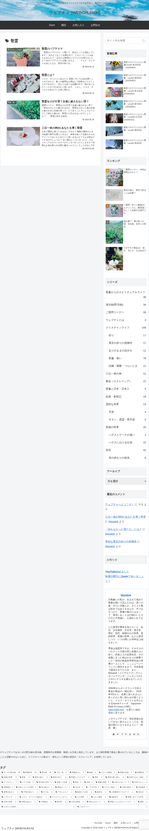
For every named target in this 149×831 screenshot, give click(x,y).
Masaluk (113, 521)
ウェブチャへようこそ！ (119, 504)
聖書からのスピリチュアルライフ (126, 294)
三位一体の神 (126, 373)
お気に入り (126, 823)
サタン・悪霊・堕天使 (127, 419)
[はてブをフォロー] (126, 734)
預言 (126, 450)
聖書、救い (127, 358)
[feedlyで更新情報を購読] (134, 734)
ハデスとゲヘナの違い (127, 434)
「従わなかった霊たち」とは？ (123, 529)
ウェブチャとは (126, 320)
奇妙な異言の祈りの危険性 (121, 541)
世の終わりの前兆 (127, 457)
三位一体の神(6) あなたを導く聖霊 (125, 516)
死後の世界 (126, 427)
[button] (144, 40)
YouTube (98, 823)
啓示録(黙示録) (126, 304)
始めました (117, 571)
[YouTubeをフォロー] (130, 734)
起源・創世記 (126, 396)
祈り (127, 335)
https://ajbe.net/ (116, 709)
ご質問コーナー (126, 312)
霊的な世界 (126, 404)
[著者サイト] (113, 734)
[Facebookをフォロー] (122, 734)
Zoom (108, 823)
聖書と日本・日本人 (126, 388)
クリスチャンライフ (126, 327)
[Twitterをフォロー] (117, 734)
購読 (116, 823)
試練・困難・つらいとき (127, 365)
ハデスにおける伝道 (127, 442)
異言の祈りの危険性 (127, 342)
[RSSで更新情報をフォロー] (138, 734)
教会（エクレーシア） (126, 381)
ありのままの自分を (127, 350)
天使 (127, 411)
